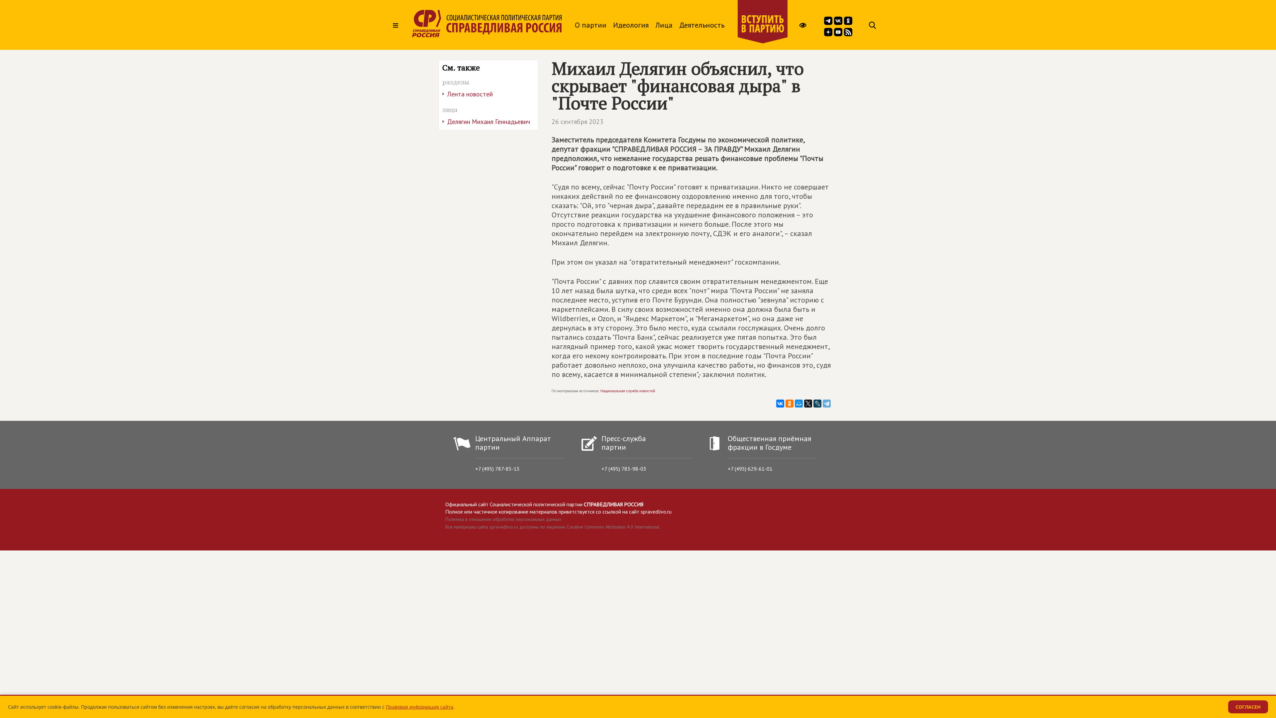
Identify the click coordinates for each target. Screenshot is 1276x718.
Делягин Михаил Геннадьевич (488, 122)
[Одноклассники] (790, 404)
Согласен (1248, 707)
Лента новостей (470, 94)
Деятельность (701, 25)
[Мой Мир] (799, 404)
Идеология (631, 25)
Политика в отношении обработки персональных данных (503, 519)
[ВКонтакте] (780, 404)
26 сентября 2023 (577, 121)
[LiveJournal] (817, 404)
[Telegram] (827, 404)
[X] (808, 404)
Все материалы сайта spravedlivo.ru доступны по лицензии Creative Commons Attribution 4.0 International (552, 527)
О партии (590, 25)
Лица (664, 25)
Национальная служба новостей (627, 391)
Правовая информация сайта (419, 707)
